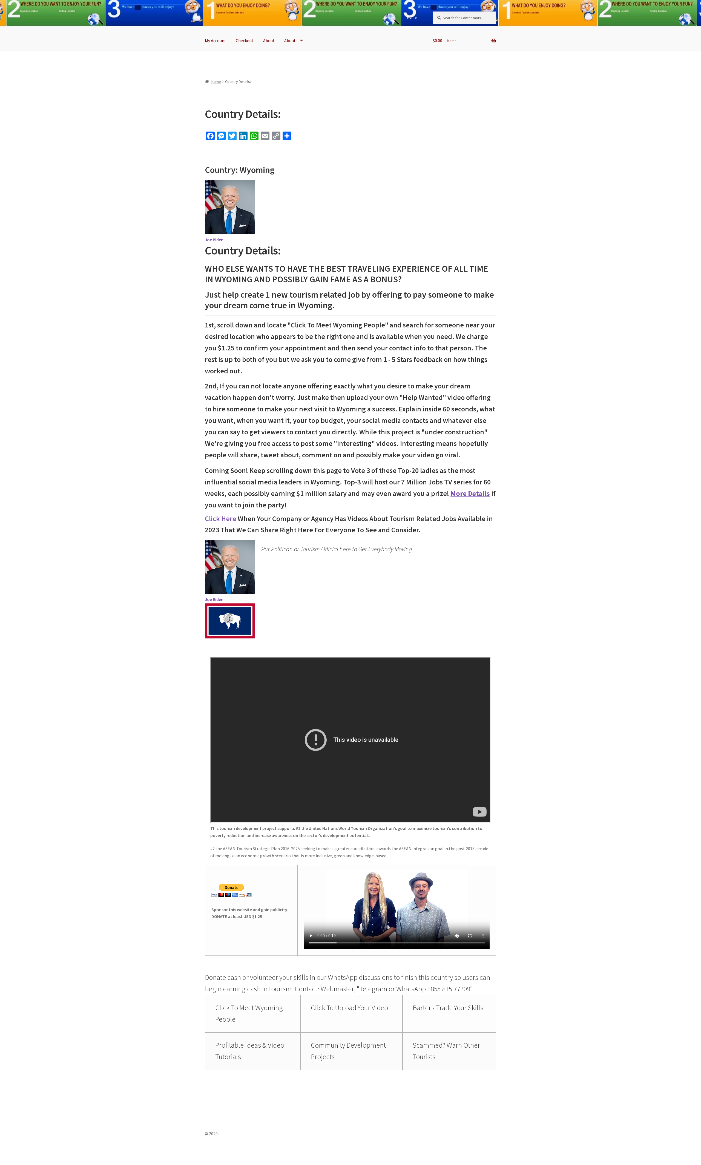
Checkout (245, 40)
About (269, 40)
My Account (215, 40)
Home (412, 17)
